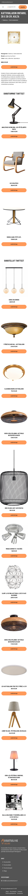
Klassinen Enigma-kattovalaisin (14, 389)
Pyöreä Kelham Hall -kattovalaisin (14, 344)
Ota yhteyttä (13, 891)
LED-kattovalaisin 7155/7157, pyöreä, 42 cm (14, 686)
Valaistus (5, 20)
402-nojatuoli (14, 183)
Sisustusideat (7, 865)
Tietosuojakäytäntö (10, 893)
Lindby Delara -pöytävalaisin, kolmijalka (14, 731)
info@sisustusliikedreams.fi (7, 2)
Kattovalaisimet (13, 20)
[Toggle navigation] (3, 7)
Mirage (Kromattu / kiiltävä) (14, 549)
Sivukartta (20, 893)
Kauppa (23, 7)
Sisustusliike (7, 862)
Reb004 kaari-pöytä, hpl (14, 237)
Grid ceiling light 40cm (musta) (14, 508)
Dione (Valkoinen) (14, 300)
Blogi (5, 871)
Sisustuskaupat (8, 868)
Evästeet (20, 891)
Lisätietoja (14, 67)
